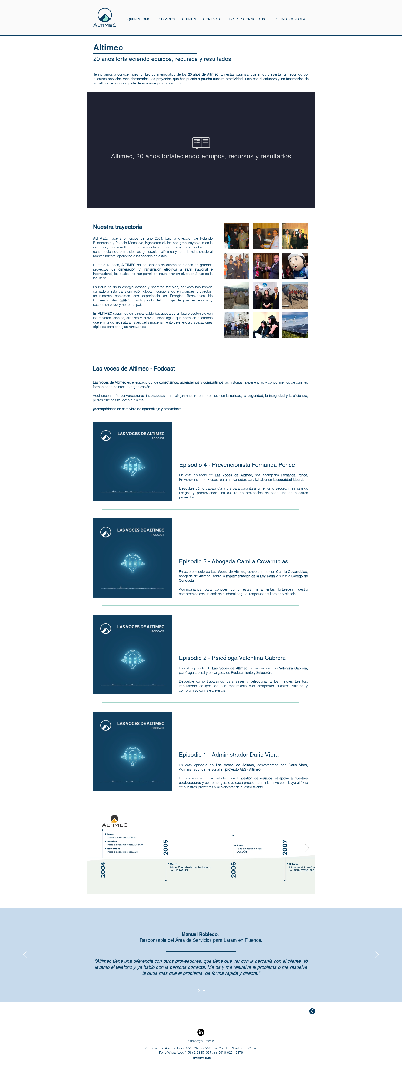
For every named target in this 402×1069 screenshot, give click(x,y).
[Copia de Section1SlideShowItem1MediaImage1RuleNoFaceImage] (204, 990)
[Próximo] (377, 955)
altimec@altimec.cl (201, 1041)
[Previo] (25, 955)
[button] (140, 19)
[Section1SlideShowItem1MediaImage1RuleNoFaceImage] (198, 990)
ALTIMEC (105, 313)
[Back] (312, 1011)
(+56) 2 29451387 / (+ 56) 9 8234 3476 (213, 1052)
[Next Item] (307, 847)
